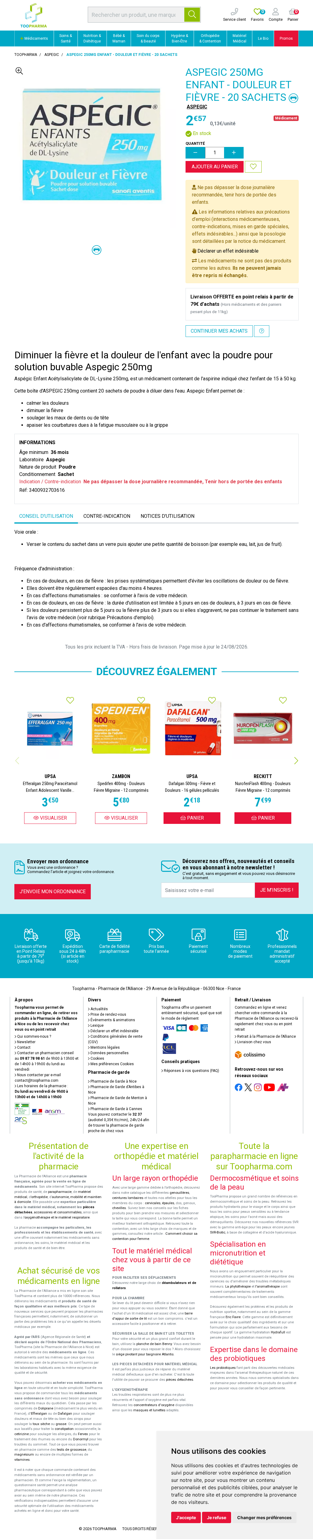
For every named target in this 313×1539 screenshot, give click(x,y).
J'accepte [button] (186, 1517)
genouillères (179, 1193)
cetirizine (21, 1434)
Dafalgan (65, 1414)
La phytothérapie (238, 1287)
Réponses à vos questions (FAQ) (191, 1071)
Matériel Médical (239, 38)
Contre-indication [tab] (106, 516)
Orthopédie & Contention (210, 38)
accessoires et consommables (58, 1212)
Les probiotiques (223, 1368)
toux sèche (41, 1424)
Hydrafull (278, 1332)
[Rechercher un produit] (192, 15)
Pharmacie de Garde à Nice (113, 1081)
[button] (296, 760)
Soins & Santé (65, 38)
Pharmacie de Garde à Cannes (116, 1109)
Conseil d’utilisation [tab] (46, 516)
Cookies (97, 1058)
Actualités (99, 1009)
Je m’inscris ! (276, 890)
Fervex (83, 1434)
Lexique (97, 1025)
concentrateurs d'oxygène (154, 1405)
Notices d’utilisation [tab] (167, 516)
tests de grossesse (71, 1450)
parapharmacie (60, 1192)
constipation (64, 1429)
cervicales (152, 1203)
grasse (61, 1424)
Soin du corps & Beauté (148, 38)
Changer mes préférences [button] (264, 1517)
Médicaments (36, 38)
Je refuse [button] (216, 1517)
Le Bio (263, 38)
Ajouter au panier (215, 167)
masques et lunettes (149, 1410)
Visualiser (53, 818)
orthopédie (39, 1197)
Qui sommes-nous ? (33, 1036)
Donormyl (80, 1439)
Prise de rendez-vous (108, 1014)
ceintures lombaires (127, 1198)
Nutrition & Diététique (92, 38)
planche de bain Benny (154, 1344)
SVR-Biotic (217, 1232)
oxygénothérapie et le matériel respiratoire (57, 1217)
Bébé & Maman (118, 38)
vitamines (22, 1460)
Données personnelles (109, 1053)
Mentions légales (105, 1047)
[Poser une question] (261, 331)
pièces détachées (179, 1380)
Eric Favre (233, 1317)
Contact (23, 1047)
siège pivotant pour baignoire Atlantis (145, 1354)
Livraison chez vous (253, 1042)
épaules (168, 1203)
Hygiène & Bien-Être (179, 38)
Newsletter (25, 1042)
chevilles (119, 1208)
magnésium (24, 1455)
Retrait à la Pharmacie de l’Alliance (266, 1036)
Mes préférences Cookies (112, 1064)
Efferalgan (39, 1414)
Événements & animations (112, 1020)
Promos (286, 38)
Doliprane (45, 1408)
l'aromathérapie (267, 1287)
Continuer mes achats (219, 331)
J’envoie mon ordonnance (53, 891)
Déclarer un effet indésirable (228, 251)
